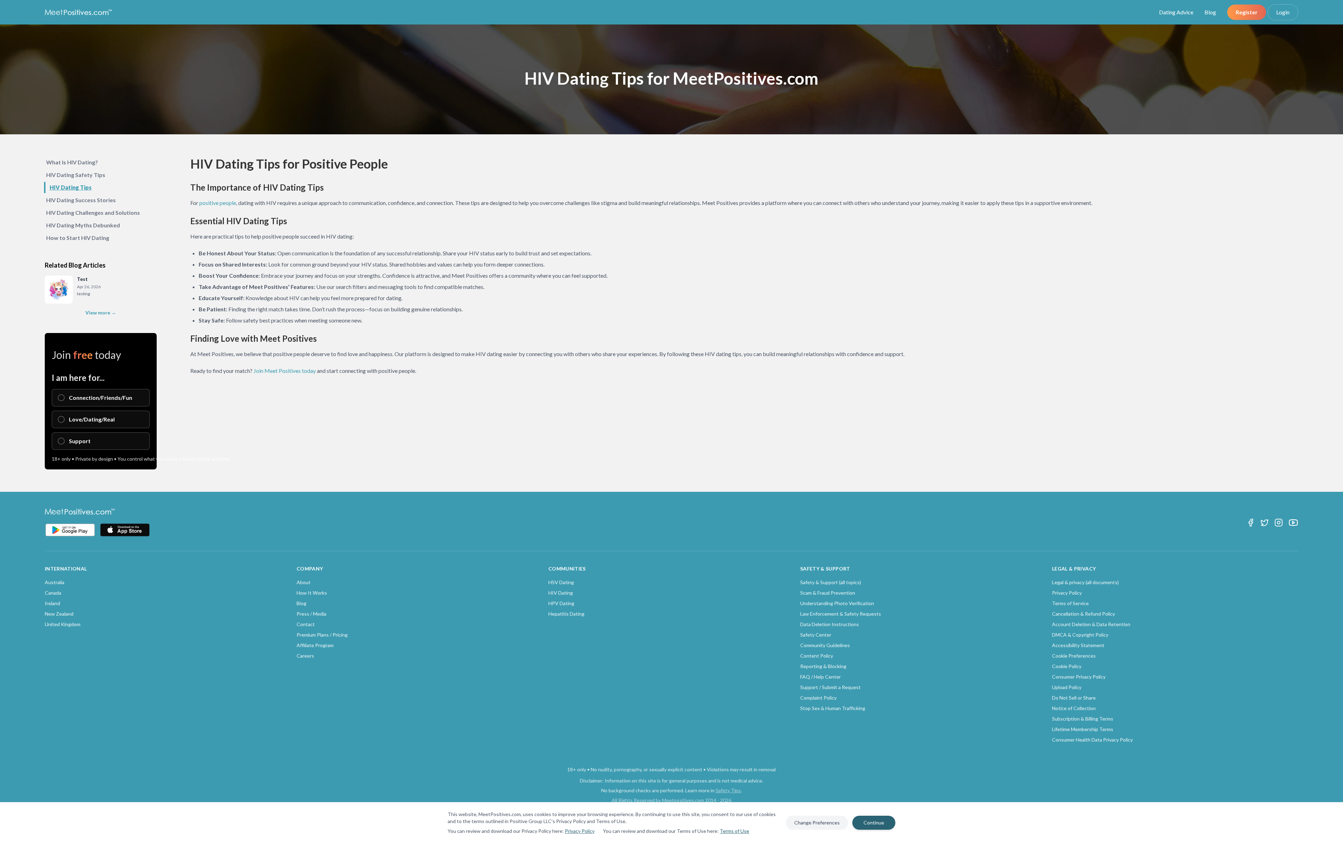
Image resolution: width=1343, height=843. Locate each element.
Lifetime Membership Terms (1082, 729)
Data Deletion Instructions (829, 624)
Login (1282, 12)
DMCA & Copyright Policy (1080, 635)
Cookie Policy (1066, 666)
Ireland (52, 603)
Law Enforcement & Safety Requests (840, 614)
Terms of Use (734, 831)
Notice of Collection (1074, 708)
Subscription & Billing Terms (1082, 719)
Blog (1210, 12)
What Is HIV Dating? (72, 162)
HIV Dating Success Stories (81, 200)
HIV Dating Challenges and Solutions (93, 212)
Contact (306, 624)
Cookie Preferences (1074, 656)
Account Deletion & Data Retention (1091, 624)
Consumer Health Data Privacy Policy (1092, 740)
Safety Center (815, 635)
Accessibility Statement (1078, 645)
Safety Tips (728, 790)
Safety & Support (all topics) (830, 582)
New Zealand (59, 614)
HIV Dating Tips (71, 187)
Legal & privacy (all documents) (1085, 582)
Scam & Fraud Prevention (827, 593)
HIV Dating (560, 593)
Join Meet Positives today (285, 370)
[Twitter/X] (1264, 522)
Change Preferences (817, 823)
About (304, 582)
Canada (53, 593)
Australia (54, 582)
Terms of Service (1070, 603)
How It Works (312, 593)
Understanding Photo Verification (837, 603)
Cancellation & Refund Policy (1083, 614)
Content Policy (816, 656)
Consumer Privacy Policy (1079, 677)
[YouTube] (1293, 522)
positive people (217, 202)
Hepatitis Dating (566, 614)
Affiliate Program (315, 645)
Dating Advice (1176, 12)
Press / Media (311, 614)
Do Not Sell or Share (1074, 698)
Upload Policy (1066, 687)
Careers (305, 656)
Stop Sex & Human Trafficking (832, 708)
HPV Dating (561, 603)
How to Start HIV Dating (77, 237)
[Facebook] (1250, 522)
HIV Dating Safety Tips (75, 174)
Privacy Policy (580, 831)
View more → (100, 313)
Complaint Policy (818, 698)
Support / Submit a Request (830, 687)
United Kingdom (62, 624)
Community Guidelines (825, 645)
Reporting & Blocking (823, 666)
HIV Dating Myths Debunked (83, 225)
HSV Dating (561, 582)
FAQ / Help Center (820, 677)
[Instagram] (1278, 522)
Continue (874, 823)
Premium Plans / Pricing (322, 635)
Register (1247, 12)
